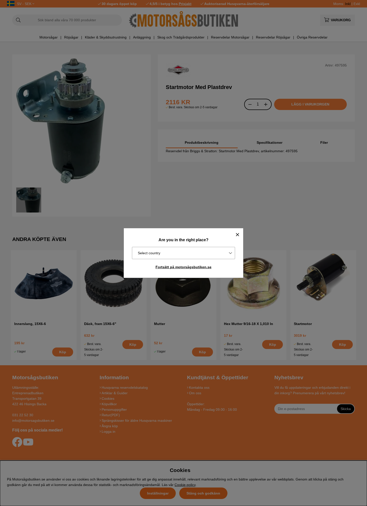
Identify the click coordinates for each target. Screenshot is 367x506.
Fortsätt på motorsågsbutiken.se (183, 267)
